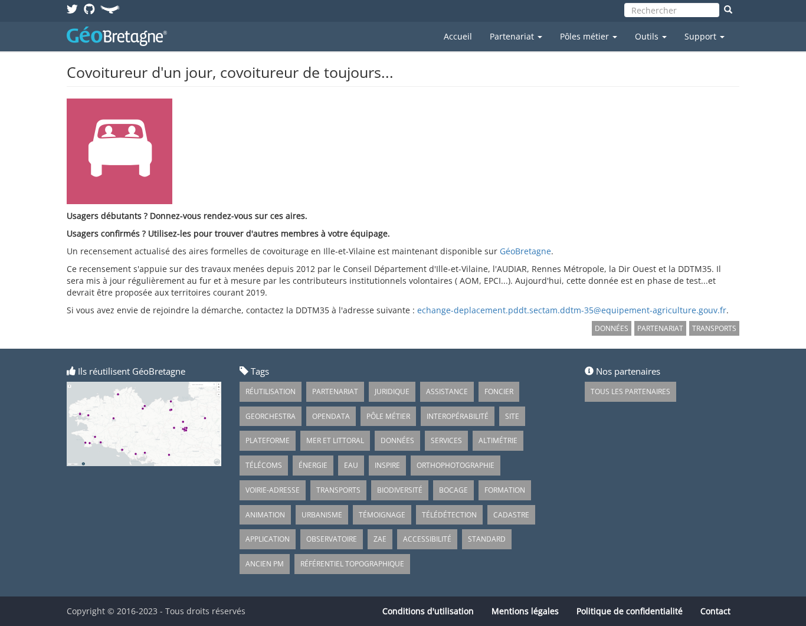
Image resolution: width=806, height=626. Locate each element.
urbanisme (322, 515)
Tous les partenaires (630, 391)
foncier (498, 391)
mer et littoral (335, 440)
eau (351, 465)
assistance (447, 391)
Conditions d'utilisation (428, 611)
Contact (715, 611)
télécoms (263, 465)
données (611, 328)
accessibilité (427, 539)
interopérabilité (458, 416)
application (267, 539)
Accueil (458, 36)
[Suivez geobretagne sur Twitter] (72, 8)
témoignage (382, 515)
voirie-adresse (272, 490)
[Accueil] (121, 36)
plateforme (267, 440)
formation (504, 490)
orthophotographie (455, 465)
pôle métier (388, 416)
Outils (648, 36)
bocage (453, 490)
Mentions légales (525, 611)
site (512, 416)
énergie (313, 465)
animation (265, 515)
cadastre (511, 515)
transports (714, 328)
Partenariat (513, 36)
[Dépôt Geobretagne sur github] (89, 8)
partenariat (660, 328)
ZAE (379, 539)
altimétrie (498, 440)
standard (487, 539)
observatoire (331, 539)
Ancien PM (264, 564)
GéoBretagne (525, 251)
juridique (392, 391)
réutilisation (270, 391)
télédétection (449, 515)
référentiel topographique (352, 564)
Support (701, 36)
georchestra (270, 416)
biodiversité (399, 490)
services (446, 440)
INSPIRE (387, 465)
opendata (331, 416)
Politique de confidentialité (629, 611)
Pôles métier (585, 36)
